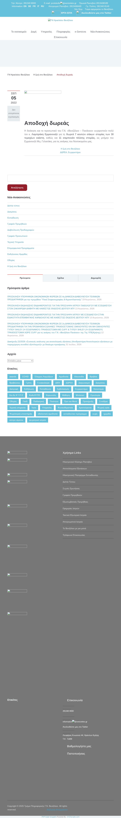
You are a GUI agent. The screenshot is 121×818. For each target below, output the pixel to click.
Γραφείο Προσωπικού (17, 236)
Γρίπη (28, 383)
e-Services (80, 31)
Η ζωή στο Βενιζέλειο (43, 74)
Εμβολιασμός (63, 389)
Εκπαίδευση (13, 218)
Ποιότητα (54, 401)
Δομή (33, 31)
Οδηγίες (11, 260)
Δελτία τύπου (13, 205)
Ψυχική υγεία (103, 407)
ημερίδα (107, 414)
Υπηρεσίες (46, 31)
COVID (25, 376)
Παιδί (25, 401)
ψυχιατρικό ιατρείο (37, 420)
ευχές (95, 414)
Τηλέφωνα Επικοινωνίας (74, 535)
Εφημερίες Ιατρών (71, 508)
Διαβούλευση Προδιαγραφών (20, 230)
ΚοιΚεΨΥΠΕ (34, 395)
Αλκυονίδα (79, 376)
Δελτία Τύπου (69, 482)
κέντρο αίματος (16, 420)
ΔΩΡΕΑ (63, 152)
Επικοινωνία (60, 37)
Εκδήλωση (29, 389)
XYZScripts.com (73, 817)
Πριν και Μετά (70, 401)
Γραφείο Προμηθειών (17, 224)
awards (12, 376)
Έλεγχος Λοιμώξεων (44, 376)
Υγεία (33, 407)
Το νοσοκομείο (18, 31)
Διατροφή (13, 389)
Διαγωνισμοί (84, 383)
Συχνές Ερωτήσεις (71, 488)
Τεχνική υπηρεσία (17, 407)
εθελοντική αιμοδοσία (48, 414)
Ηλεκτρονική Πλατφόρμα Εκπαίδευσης (80, 475)
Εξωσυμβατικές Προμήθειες (75, 502)
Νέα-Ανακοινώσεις (100, 31)
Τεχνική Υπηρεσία (15, 242)
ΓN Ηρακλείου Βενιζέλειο (18, 74)
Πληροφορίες (63, 31)
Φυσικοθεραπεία (65, 407)
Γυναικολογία (43, 383)
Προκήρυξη (88, 401)
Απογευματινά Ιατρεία (73, 522)
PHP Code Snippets (49, 817)
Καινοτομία (99, 389)
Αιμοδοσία (63, 376)
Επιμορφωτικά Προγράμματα (20, 248)
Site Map (78, 9)
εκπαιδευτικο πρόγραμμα (75, 414)
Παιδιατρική (38, 401)
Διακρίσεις (12, 212)
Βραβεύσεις (14, 383)
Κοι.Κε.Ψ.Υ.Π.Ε (16, 395)
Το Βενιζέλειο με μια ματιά (74, 528)
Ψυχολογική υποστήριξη (20, 414)
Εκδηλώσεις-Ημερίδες (17, 254)
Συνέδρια (103, 401)
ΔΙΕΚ (57, 383)
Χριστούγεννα (85, 407)
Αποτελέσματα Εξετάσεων (75, 468)
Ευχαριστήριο (74, 152)
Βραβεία (93, 376)
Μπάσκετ (80, 395)
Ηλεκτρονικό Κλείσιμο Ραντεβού (77, 462)
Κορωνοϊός (51, 395)
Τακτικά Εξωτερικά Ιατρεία (74, 515)
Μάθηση (66, 395)
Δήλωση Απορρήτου (57, 809)
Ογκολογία (95, 395)
